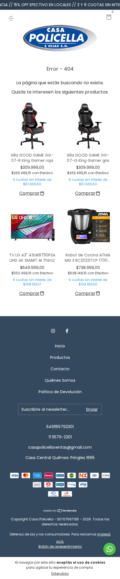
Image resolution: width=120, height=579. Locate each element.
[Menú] (12, 17)
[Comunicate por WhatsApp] (109, 549)
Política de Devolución (60, 392)
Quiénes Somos (60, 380)
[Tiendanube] (60, 511)
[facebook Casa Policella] (67, 331)
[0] (108, 17)
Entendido (60, 573)
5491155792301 (60, 426)
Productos (60, 357)
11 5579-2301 (60, 437)
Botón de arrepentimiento (60, 546)
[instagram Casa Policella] (53, 331)
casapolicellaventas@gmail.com (60, 447)
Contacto (60, 369)
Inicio (60, 346)
